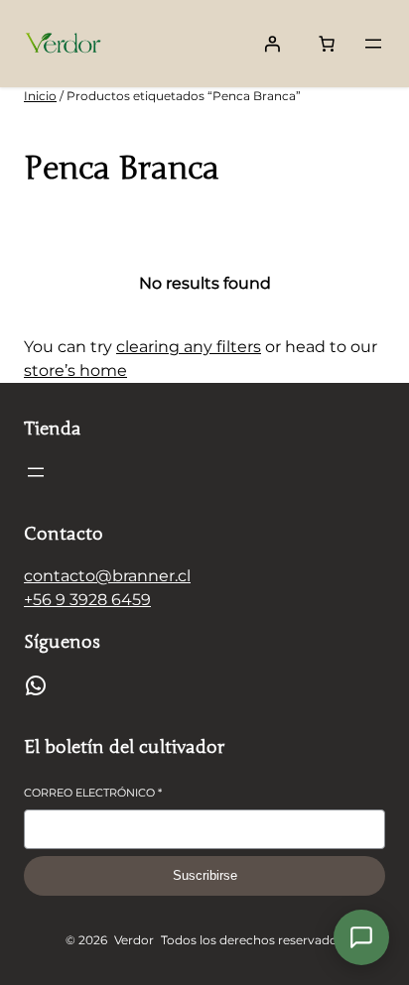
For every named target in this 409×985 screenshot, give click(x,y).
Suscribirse (205, 875)
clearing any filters (188, 346)
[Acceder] (272, 43)
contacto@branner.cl (107, 575)
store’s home (75, 370)
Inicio (40, 95)
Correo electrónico (93, 793)
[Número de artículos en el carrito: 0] (326, 43)
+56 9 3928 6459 (87, 599)
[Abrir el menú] (373, 44)
